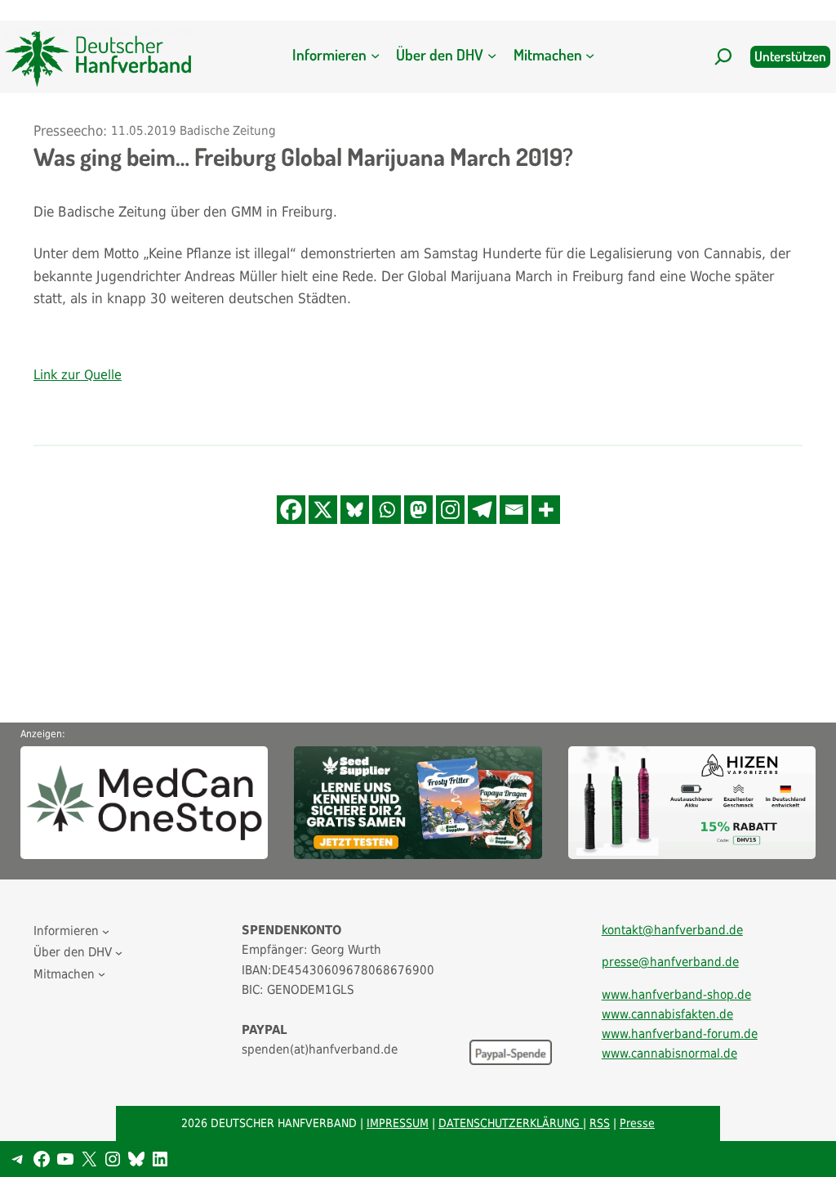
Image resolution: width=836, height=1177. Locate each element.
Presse (637, 1123)
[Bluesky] (354, 509)
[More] (545, 509)
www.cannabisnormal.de (669, 1053)
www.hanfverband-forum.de (680, 1034)
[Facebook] (291, 509)
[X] (323, 509)
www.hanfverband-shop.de (676, 994)
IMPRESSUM (398, 1123)
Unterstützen (790, 56)
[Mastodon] (418, 509)
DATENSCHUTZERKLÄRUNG (510, 1123)
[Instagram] (450, 509)
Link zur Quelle (77, 375)
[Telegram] (482, 509)
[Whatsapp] (386, 509)
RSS (599, 1123)
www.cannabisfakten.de (667, 1014)
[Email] (514, 509)
